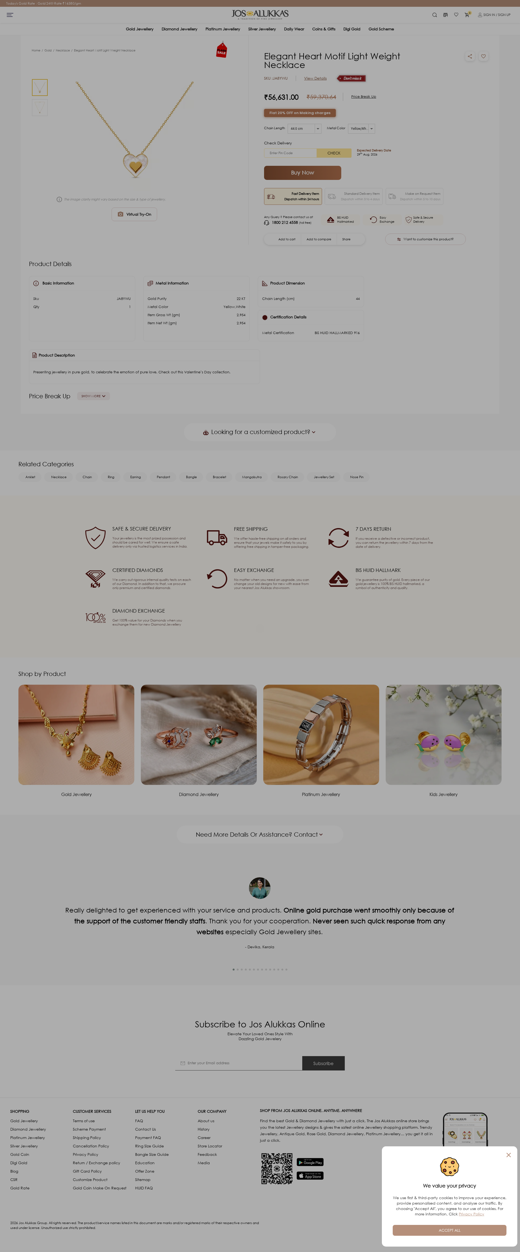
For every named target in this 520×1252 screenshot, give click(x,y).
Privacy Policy (471, 1214)
